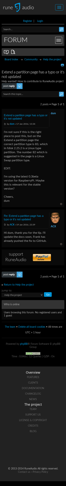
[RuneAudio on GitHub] (12, 444)
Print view (62, 65)
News (33, 399)
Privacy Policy (40, 472)
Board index (11, 59)
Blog (33, 431)
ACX (12, 225)
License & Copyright (33, 420)
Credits (33, 426)
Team (33, 409)
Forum (16, 40)
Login (40, 21)
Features (33, 377)
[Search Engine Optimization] (33, 353)
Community (31, 59)
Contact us (24, 472)
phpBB (24, 344)
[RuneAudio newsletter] (47, 456)
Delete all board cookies (31, 327)
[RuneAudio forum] (19, 456)
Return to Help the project (19, 285)
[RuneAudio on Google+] (54, 444)
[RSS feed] (33, 456)
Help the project (52, 59)
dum (12, 124)
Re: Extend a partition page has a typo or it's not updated (23, 217)
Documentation (33, 388)
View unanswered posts (6, 52)
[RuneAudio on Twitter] (40, 444)
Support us (33, 415)
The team (10, 327)
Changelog (33, 394)
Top (61, 204)
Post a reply (8, 84)
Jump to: (7, 290)
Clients (33, 383)
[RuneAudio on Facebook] (26, 444)
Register (27, 21)
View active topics (13, 52)
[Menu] (58, 40)
